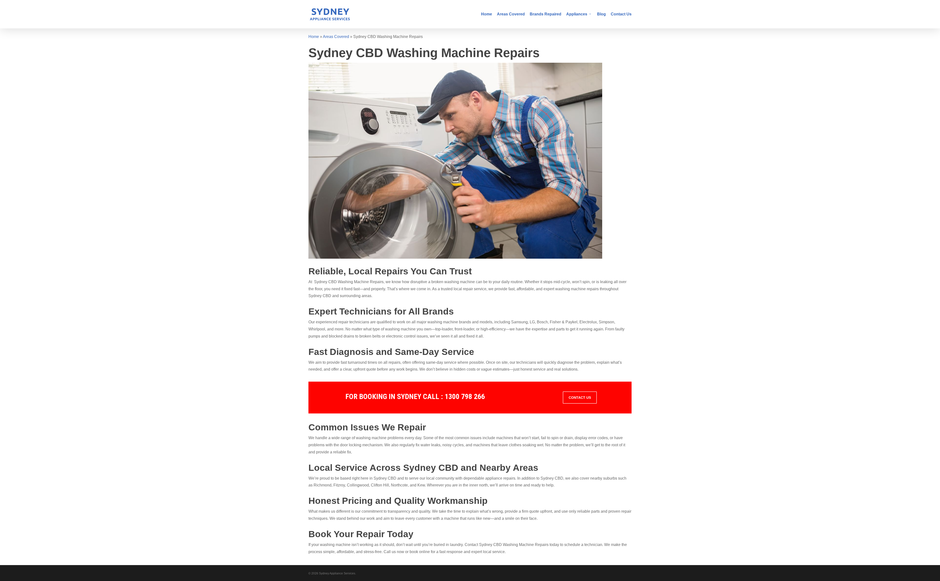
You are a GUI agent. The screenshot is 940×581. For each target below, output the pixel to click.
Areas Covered (336, 37)
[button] (580, 397)
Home (313, 37)
